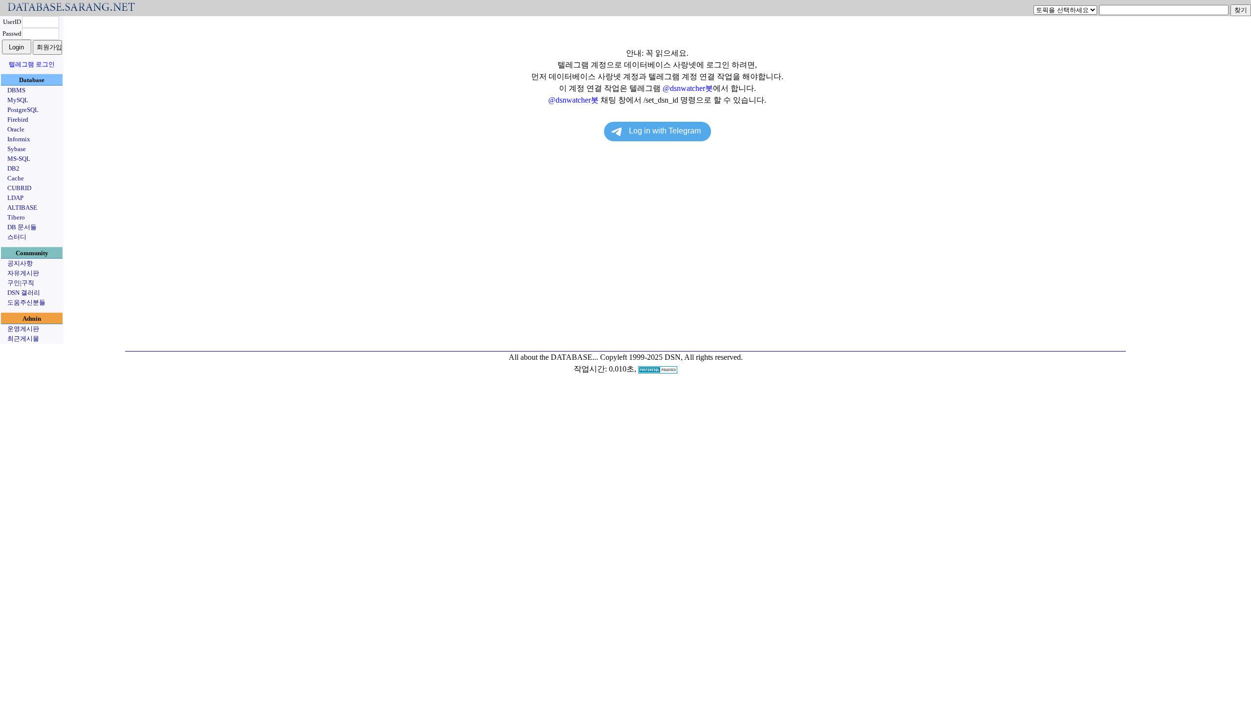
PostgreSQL (23, 109)
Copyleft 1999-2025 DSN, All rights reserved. (671, 357)
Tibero (16, 217)
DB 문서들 (22, 227)
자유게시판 (23, 273)
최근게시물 (23, 338)
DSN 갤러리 (23, 292)
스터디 (16, 237)
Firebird (17, 119)
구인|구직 (20, 282)
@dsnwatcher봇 (688, 88)
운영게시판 (23, 328)
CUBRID (19, 188)
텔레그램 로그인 (32, 64)
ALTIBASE (22, 207)
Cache (15, 178)
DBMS (16, 90)
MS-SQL (18, 158)
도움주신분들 (26, 302)
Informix (18, 139)
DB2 (13, 168)
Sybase (16, 149)
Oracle (15, 129)
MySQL (17, 100)
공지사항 (20, 263)
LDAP (15, 197)
